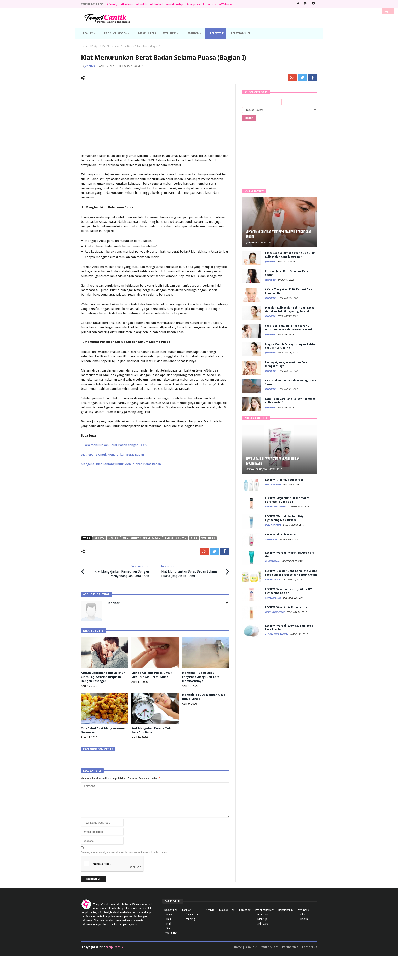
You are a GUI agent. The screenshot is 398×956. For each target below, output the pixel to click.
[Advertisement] (155, 120)
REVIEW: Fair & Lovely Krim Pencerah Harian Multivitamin (273, 461)
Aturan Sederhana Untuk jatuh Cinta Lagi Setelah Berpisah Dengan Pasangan (103, 677)
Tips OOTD (191, 914)
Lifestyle (94, 46)
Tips (213, 4)
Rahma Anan (273, 579)
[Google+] (305, 4)
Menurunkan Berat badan (142, 538)
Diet (302, 914)
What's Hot (170, 932)
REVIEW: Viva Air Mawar (280, 534)
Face (169, 914)
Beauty (112, 4)
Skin (168, 928)
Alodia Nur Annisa (277, 634)
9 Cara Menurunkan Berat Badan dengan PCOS (114, 445)
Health (142, 4)
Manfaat (157, 4)
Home (84, 46)
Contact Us (309, 947)
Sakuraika (271, 539)
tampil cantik (197, 4)
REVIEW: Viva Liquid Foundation (286, 607)
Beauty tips (170, 909)
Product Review (264, 909)
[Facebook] (298, 4)
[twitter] (302, 77)
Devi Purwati (273, 484)
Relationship (285, 909)
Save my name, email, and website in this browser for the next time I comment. (124, 852)
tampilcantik (114, 947)
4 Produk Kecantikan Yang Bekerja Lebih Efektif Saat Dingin (278, 234)
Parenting (245, 909)
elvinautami (253, 469)
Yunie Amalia (273, 598)
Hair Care (262, 914)
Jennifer (89, 66)
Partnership (290, 947)
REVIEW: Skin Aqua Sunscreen (284, 479)
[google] (292, 77)
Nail (168, 923)
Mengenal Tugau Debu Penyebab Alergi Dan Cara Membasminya (200, 677)
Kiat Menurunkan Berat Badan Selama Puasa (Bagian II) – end (189, 571)
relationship (175, 4)
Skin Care (262, 923)
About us (252, 947)
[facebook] (312, 77)
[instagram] (313, 4)
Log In (388, 11)
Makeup (262, 919)
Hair (168, 919)
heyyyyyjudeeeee (275, 612)
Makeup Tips (226, 909)
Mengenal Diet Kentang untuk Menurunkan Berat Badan (121, 464)
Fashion (128, 4)
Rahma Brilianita (276, 506)
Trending (189, 919)
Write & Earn (269, 947)
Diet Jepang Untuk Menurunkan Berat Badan (112, 454)
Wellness (226, 4)
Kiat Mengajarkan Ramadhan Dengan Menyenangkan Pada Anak (122, 571)
